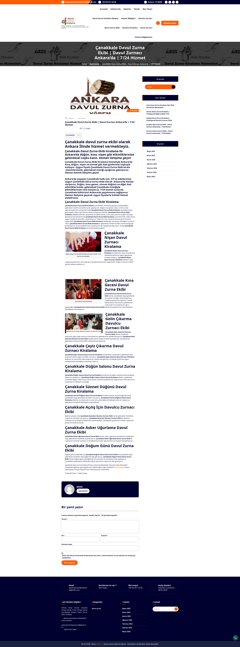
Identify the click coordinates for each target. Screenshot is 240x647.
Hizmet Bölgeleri (128, 18)
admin (79, 486)
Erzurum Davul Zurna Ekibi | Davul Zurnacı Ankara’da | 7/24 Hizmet (159, 132)
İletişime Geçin (170, 23)
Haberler (127, 9)
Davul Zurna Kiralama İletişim (105, 18)
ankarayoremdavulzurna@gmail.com (80, 2)
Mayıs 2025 (151, 151)
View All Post (83, 491)
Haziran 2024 (151, 172)
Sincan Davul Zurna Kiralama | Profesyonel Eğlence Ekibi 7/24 (158, 113)
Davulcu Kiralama (130, 28)
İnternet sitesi (67, 544)
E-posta (104, 535)
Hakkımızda (116, 9)
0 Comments (81, 118)
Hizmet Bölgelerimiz (143, 37)
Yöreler (137, 9)
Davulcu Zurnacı (145, 18)
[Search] (173, 87)
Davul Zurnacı (146, 28)
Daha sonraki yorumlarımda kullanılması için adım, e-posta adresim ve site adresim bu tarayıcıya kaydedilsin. (98, 556)
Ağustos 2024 (152, 164)
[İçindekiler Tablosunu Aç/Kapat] (78, 135)
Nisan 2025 (151, 155)
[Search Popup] (158, 23)
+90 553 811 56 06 (109, 2)
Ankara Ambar (119, 467)
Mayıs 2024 (151, 177)
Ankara (99, 644)
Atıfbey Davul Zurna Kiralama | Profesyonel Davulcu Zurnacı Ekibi (159, 119)
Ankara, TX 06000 (155, 2)
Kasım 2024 (151, 160)
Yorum (65, 519)
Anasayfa (104, 9)
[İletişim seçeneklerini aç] (235, 637)
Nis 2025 (133, 110)
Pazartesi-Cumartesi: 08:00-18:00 (166, 589)
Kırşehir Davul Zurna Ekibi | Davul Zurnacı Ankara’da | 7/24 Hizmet (159, 126)
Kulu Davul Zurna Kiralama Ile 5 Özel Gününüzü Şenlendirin (160, 106)
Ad (63, 535)
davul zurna (94, 64)
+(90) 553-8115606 (70, 629)
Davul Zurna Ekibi (112, 28)
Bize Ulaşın (147, 9)
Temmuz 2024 (152, 168)
